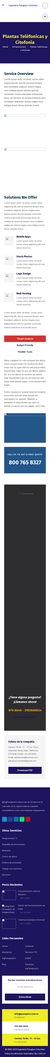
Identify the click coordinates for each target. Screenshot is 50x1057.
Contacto (29, 946)
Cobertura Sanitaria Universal (31, 920)
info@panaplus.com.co (26, 1014)
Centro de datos (9, 856)
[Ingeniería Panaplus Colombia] (20, 5)
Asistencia (7, 952)
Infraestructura (19, 47)
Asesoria (6, 850)
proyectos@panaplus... (25, 717)
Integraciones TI (9, 838)
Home (5, 47)
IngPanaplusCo (9, 958)
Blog (4, 964)
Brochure (6, 875)
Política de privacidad (11, 862)
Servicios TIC (31, 952)
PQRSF (28, 958)
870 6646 (15, 710)
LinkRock (41, 1053)
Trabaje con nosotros (12, 868)
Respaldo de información (13, 844)
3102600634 (33, 710)
